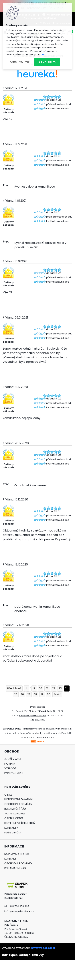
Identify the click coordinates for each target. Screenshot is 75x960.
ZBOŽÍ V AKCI (12, 759)
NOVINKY (10, 763)
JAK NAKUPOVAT (14, 813)
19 (34, 688)
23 (60, 688)
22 (53, 688)
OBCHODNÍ (11, 804)
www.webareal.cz (43, 948)
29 (42, 694)
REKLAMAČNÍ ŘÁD (15, 809)
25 (15, 694)
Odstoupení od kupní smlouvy (23, 955)
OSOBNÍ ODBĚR (13, 818)
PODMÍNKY (25, 804)
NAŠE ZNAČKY (13, 832)
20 (40, 688)
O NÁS (8, 795)
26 (22, 694)
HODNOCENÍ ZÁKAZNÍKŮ (19, 799)
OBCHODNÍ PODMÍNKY (18, 863)
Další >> (57, 695)
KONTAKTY (11, 828)
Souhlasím (47, 62)
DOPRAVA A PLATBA (16, 854)
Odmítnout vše (19, 62)
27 (28, 694)
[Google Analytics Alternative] (37, 742)
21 (47, 688)
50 (48, 694)
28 (35, 694)
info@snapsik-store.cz (32, 715)
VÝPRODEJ (10, 768)
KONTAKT (10, 858)
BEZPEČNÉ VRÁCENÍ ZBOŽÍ (20, 823)
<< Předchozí (14, 688)
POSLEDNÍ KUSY (13, 773)
